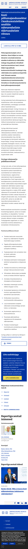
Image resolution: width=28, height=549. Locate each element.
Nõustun (5, 543)
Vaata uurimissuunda (12, 409)
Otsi (16, 7)
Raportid (6, 392)
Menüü (24, 7)
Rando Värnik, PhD (6, 449)
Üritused (6, 405)
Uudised (6, 399)
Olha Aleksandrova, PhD (8, 451)
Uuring (3, 37)
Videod (6, 402)
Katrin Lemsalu (5, 455)
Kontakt (8, 521)
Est (10, 7)
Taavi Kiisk (4, 460)
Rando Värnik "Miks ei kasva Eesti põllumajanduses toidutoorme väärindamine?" (14, 491)
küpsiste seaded (21, 540)
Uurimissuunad (10, 528)
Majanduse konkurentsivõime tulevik (13, 12)
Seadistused (20, 543)
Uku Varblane (5, 437)
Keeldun (12, 543)
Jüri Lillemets (5, 453)
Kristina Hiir (4, 457)
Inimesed (6, 395)
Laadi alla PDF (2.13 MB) (12, 46)
